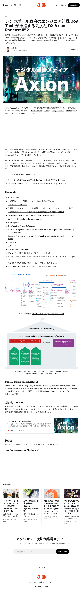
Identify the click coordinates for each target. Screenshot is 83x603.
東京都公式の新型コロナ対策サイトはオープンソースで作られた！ (33, 263)
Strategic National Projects (18, 249)
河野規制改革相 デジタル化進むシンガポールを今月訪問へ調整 (32, 266)
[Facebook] (44, 568)
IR (20, 5)
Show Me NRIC (14, 198)
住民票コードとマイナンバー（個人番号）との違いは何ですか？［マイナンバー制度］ (41, 208)
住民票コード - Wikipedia (17, 205)
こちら (14, 444)
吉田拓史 (14, 48)
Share (73, 49)
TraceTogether (14, 223)
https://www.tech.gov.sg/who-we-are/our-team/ (48, 314)
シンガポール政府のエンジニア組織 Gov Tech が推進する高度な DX (34, 180)
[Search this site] (56, 5)
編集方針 (42, 582)
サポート (51, 582)
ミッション (32, 582)
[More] (24, 5)
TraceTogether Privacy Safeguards (21, 226)
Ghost (46, 587)
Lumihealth (12, 246)
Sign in (63, 5)
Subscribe (74, 5)
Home (5, 5)
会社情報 (14, 5)
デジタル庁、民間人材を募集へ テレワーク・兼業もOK (29, 253)
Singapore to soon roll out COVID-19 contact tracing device (31, 215)
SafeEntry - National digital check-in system (25, 219)
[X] (39, 568)
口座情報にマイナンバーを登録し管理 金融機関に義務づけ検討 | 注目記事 (36, 212)
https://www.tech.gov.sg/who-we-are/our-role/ (41, 373)
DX (6, 17)
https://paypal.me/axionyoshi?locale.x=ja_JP (22, 450)
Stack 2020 (12, 242)
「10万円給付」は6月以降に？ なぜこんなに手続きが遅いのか (31, 201)
